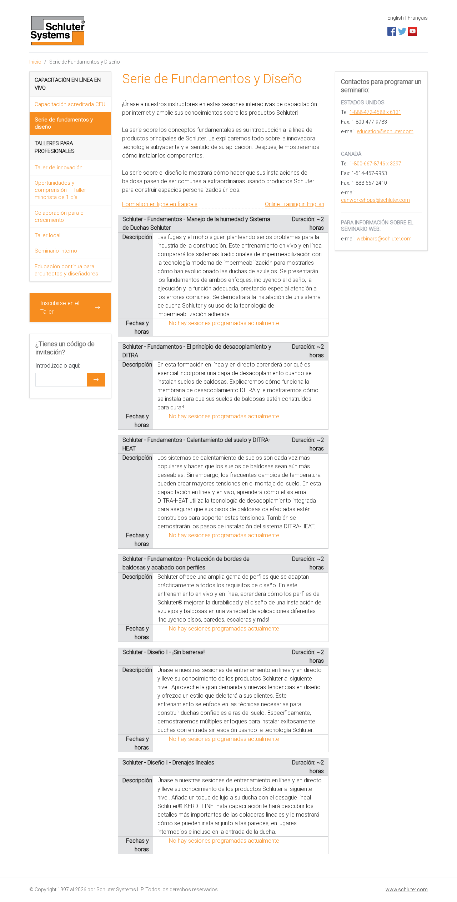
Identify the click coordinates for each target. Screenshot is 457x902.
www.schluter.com (407, 889)
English (395, 18)
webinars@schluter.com (384, 238)
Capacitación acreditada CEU (70, 104)
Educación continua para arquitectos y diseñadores (66, 270)
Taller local (47, 235)
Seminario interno (56, 251)
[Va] (96, 380)
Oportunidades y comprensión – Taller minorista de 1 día (60, 190)
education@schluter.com (385, 131)
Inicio (35, 62)
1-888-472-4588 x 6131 (375, 112)
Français (418, 18)
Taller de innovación (58, 167)
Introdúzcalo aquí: (57, 365)
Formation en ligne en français (159, 204)
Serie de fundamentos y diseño (64, 123)
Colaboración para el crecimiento (60, 216)
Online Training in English (294, 204)
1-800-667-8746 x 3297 (375, 163)
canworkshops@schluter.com (375, 200)
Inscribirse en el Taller (59, 307)
